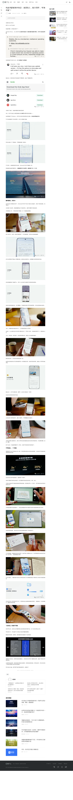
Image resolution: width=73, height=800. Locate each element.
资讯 (14, 2)
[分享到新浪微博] (1, 13)
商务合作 (65, 763)
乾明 (22, 734)
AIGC (36, 2)
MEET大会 (31, 2)
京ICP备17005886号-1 (25, 767)
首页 (11, 2)
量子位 (25, 13)
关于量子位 (48, 763)
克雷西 (9, 13)
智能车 (18, 2)
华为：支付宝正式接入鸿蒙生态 (30, 749)
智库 (23, 2)
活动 (26, 2)
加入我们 (54, 763)
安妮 (22, 704)
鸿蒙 (7, 674)
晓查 (24, 734)
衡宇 (22, 751)
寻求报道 (60, 763)
